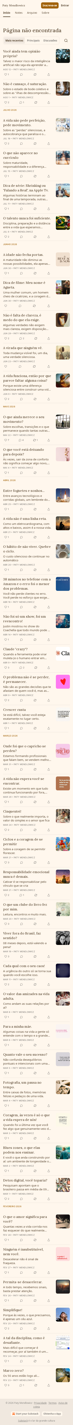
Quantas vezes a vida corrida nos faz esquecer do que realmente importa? (25, 1228)
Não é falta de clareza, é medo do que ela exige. (22, 317)
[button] (7, 12)
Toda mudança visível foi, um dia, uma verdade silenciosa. (25, 355)
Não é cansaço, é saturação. (25, 84)
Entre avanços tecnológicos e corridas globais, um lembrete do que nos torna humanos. (25, 497)
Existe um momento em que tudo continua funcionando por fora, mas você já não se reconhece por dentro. (25, 790)
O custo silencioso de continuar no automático (26, 558)
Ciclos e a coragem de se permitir (23, 841)
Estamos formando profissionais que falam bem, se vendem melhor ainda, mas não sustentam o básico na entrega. (26, 758)
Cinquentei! (12, 811)
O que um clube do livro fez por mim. (25, 906)
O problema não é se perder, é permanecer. (26, 679)
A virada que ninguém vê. (22, 348)
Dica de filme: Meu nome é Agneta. (24, 285)
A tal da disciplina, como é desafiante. (24, 1340)
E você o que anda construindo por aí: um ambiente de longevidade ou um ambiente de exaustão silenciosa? (27, 1159)
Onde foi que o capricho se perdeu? (24, 748)
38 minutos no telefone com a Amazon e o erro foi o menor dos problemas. (27, 584)
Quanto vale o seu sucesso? (25, 1054)
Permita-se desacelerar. (22, 1282)
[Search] (66, 40)
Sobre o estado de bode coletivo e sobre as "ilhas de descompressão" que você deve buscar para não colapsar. (26, 91)
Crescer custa (14, 710)
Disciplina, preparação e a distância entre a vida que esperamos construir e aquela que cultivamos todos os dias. (26, 225)
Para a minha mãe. (17, 1026)
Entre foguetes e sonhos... (24, 491)
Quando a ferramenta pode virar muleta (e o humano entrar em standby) (25, 656)
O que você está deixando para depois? (23, 451)
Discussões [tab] (50, 40)
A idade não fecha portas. (23, 255)
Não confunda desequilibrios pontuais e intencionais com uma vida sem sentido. (25, 1061)
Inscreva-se (50, 5)
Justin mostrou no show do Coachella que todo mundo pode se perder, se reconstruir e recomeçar (27, 628)
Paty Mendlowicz (24, 69)
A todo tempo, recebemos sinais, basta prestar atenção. (25, 1289)
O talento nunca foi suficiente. (27, 218)
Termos (52, 1403)
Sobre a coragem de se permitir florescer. (24, 851)
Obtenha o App (52, 1413)
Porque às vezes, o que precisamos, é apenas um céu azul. (27, 1317)
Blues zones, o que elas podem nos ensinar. (21, 1150)
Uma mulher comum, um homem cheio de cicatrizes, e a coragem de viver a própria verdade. (26, 294)
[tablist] (31, 40)
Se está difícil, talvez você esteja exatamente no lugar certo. (24, 717)
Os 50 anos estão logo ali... (21, 1376)
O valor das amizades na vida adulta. (26, 996)
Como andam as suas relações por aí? (26, 1005)
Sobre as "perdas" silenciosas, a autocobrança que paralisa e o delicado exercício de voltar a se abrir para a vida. (24, 132)
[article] (36, 63)
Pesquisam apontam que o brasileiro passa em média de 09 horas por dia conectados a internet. (25, 1187)
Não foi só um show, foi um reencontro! (24, 618)
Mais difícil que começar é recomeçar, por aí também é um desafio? (24, 1349)
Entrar (65, 5)
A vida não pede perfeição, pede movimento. (24, 122)
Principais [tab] (33, 40)
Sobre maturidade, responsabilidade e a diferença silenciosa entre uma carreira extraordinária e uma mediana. (24, 164)
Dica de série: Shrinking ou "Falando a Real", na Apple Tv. (25, 188)
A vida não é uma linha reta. (25, 519)
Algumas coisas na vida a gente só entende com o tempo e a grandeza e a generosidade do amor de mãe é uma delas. (27, 1033)
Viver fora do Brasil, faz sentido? (22, 935)
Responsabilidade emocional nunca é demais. (26, 874)
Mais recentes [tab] (14, 40)
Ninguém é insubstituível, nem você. (23, 1251)
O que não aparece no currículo (20, 155)
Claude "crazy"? (15, 649)
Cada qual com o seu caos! (24, 966)
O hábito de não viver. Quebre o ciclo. (27, 549)
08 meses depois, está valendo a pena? (25, 945)
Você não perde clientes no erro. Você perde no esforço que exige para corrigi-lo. (25, 595)
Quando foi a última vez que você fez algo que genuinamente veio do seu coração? (26, 1127)
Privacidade (40, 1403)
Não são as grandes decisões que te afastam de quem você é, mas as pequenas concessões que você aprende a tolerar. (27, 689)
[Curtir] (5, 306)
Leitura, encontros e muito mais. (25, 914)
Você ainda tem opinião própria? (21, 53)
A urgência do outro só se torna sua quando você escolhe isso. (27, 973)
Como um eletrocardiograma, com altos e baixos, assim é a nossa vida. (27, 525)
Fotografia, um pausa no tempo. (22, 1084)
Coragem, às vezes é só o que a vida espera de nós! (26, 1117)
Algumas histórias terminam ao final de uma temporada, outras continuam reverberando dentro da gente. (26, 197)
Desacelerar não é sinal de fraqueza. (20, 1261)
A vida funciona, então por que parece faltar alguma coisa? (27, 378)
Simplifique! (12, 1310)
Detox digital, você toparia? (25, 1180)
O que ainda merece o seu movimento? (23, 419)
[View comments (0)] (21, 74)
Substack (23, 1420)
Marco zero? (13, 1370)
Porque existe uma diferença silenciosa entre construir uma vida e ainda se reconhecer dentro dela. (26, 387)
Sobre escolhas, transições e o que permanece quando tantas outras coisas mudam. (26, 428)
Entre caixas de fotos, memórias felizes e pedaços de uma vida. (24, 1094)
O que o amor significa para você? (25, 1219)
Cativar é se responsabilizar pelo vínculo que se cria (24, 883)
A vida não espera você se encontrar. (23, 781)
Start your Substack (27, 1413)
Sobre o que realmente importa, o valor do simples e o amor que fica (26, 818)
